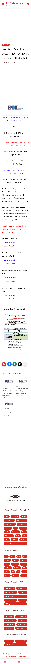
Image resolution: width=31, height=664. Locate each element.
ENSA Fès (21, 620)
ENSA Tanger (20, 628)
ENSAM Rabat (9, 645)
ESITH (6, 572)
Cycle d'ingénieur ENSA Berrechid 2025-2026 (7, 413)
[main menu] (3, 4)
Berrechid (5, 45)
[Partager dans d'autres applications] (25, 364)
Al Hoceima (15, 516)
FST (13, 572)
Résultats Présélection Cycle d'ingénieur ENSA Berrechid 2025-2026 (7, 393)
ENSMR (16, 568)
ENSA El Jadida (9, 620)
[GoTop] (25, 662)
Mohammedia (9, 536)
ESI (24, 568)
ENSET (23, 564)
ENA (24, 556)
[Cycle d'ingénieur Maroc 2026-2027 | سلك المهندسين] (15, 4)
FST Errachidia (9, 592)
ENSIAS (7, 568)
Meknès (24, 532)
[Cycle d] (8, 404)
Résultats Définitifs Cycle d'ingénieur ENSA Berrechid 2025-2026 (22, 392)
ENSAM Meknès (20, 641)
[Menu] (19, 662)
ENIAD (7, 560)
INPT (6, 576)
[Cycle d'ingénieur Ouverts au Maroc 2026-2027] (15, 498)
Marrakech (15, 532)
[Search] (12, 662)
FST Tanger (8, 604)
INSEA (14, 576)
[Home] (5, 662)
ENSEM (14, 564)
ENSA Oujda (21, 624)
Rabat (24, 536)
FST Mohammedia (10, 600)
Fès (15, 528)
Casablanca (8, 524)
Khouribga (23, 528)
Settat (13, 540)
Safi (6, 540)
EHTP (12, 556)
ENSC (6, 564)
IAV (18, 572)
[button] (9, 364)
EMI (18, 556)
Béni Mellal (20, 520)
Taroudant (8, 543)
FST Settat (22, 600)
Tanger (22, 540)
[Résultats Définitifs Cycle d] (22, 381)
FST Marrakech (9, 596)
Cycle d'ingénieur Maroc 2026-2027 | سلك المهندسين (17, 655)
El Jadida (20, 524)
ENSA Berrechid (21, 617)
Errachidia (8, 528)
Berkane (23, 516)
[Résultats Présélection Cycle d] (8, 381)
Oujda (17, 536)
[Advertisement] (15, 26)
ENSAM (23, 560)
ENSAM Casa (8, 641)
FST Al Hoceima (9, 588)
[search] (28, 4)
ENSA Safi (8, 628)
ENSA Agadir (8, 617)
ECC (6, 556)
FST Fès (21, 592)
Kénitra (7, 532)
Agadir (7, 516)
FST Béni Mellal (21, 588)
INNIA (24, 572)
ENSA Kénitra (9, 624)
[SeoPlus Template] (3, 654)
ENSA (14, 560)
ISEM (23, 576)
